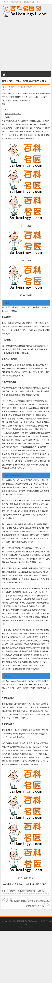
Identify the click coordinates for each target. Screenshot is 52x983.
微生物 (39, 2)
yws (6, 87)
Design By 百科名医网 (26, 927)
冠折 (6, 110)
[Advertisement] (26, 44)
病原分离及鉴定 (16, 2)
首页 (4, 74)
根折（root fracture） (13, 114)
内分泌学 (5, 2)
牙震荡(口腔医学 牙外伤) (36, 906)
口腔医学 (14, 87)
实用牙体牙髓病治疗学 (25, 87)
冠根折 (7, 117)
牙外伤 (35, 87)
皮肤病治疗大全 (29, 2)
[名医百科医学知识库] (26, 11)
